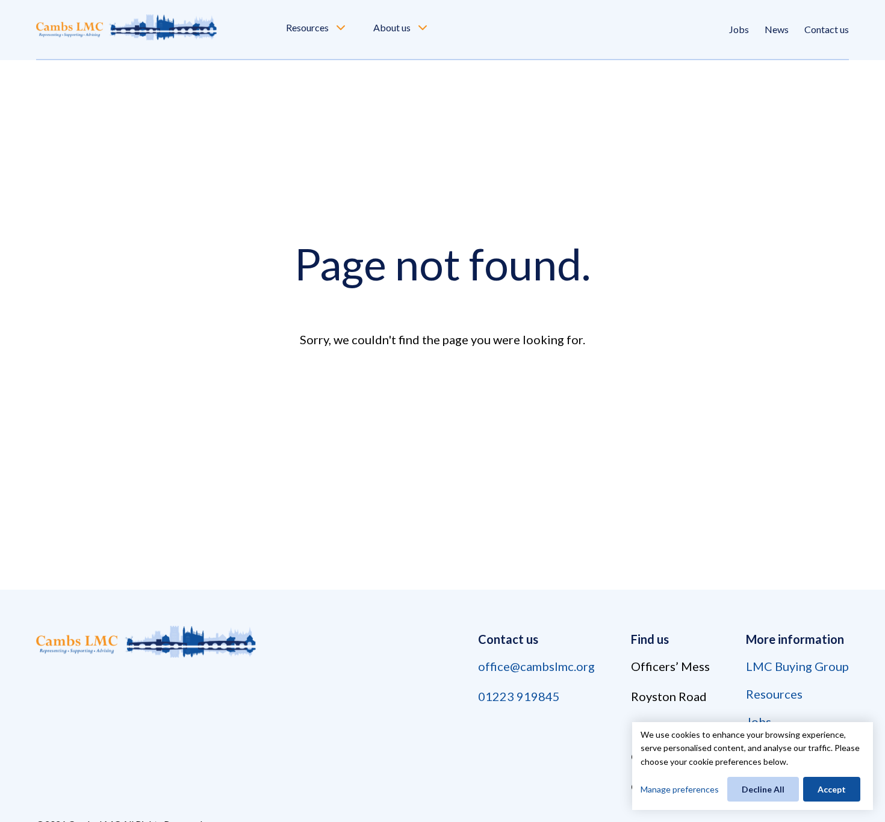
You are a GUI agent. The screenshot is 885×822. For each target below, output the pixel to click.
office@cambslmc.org (536, 666)
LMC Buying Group (797, 666)
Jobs (739, 29)
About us (392, 27)
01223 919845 (519, 696)
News (777, 29)
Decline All (763, 789)
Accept (832, 789)
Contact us (826, 29)
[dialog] (752, 766)
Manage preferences (680, 789)
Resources (307, 27)
